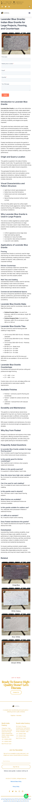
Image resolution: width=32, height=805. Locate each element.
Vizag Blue (16, 585)
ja (24, 799)
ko (29, 799)
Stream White (16, 663)
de (9, 799)
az (4, 799)
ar (1, 799)
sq (17, 801)
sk (13, 801)
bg (6, 799)
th (24, 801)
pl (4, 801)
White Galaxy (16, 611)
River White (16, 637)
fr (16, 799)
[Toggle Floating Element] (26, 796)
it (20, 799)
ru (10, 801)
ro (8, 801)
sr (19, 801)
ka (27, 799)
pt (6, 801)
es (11, 799)
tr (26, 801)
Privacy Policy (16, 786)
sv (22, 801)
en (14, 799)
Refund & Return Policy (16, 781)
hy (18, 799)
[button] (29, 6)
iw (22, 799)
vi (28, 801)
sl (15, 801)
